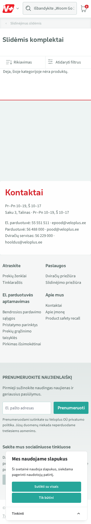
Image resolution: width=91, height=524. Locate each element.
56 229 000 (44, 235)
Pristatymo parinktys (20, 325)
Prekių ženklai (15, 276)
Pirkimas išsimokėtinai (22, 344)
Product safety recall (63, 318)
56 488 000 (35, 229)
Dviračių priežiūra (61, 276)
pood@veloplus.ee (63, 229)
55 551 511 (40, 223)
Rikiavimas (23, 62)
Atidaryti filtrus (68, 62)
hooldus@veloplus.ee (23, 242)
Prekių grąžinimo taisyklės (17, 334)
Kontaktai (54, 305)
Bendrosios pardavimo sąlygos (22, 315)
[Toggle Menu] (11, 8)
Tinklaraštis (12, 282)
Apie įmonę (55, 312)
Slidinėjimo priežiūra (63, 282)
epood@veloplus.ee (69, 223)
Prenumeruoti (71, 407)
